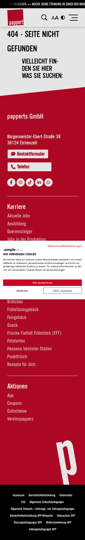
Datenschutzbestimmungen (65, 246)
